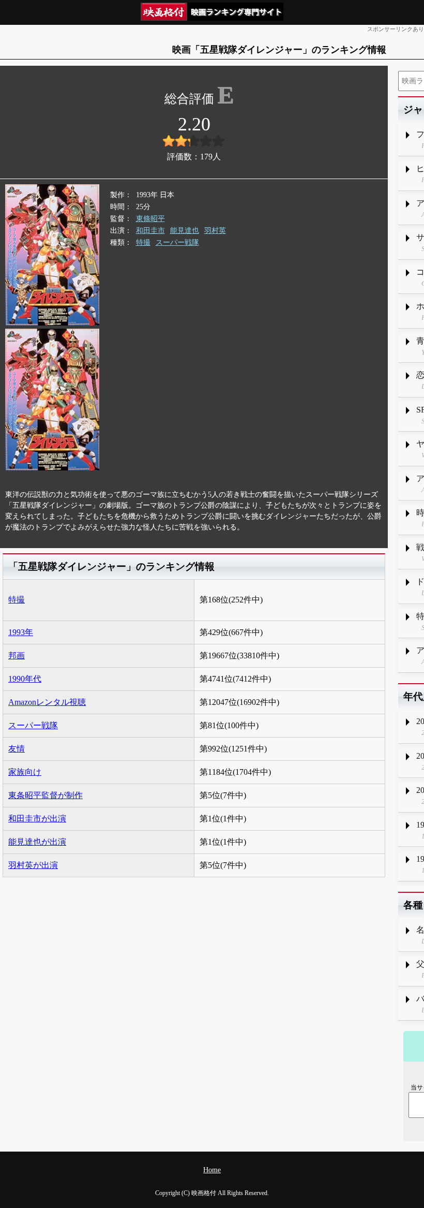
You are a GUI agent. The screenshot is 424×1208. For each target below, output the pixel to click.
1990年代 (24, 678)
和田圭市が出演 (37, 818)
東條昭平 (150, 219)
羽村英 (215, 230)
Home (212, 1170)
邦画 (16, 655)
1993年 (20, 632)
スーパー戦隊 (177, 242)
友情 (16, 748)
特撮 (143, 242)
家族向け (24, 772)
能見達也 (184, 230)
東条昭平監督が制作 (45, 795)
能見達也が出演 (37, 841)
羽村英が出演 (33, 865)
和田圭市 (150, 230)
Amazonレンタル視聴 (47, 702)
